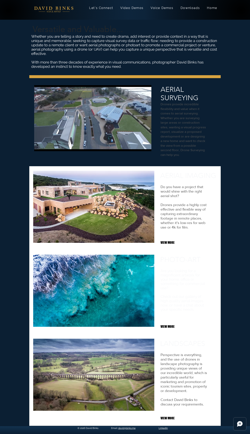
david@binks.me (127, 428)
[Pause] (39, 145)
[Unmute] (45, 145)
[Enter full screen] (146, 145)
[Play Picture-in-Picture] (139, 145)
